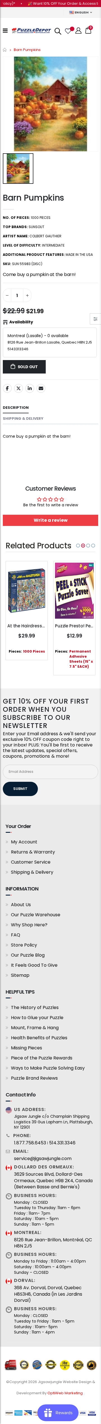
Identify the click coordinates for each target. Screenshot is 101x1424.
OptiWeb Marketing (65, 1393)
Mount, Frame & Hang (35, 1027)
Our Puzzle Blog (28, 955)
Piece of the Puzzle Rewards (41, 1058)
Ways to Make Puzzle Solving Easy (48, 1068)
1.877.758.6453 (30, 1143)
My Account (24, 842)
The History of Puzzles (35, 1007)
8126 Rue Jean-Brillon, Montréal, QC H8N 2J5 (53, 1243)
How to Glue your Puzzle (37, 1017)
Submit (20, 788)
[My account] (78, 30)
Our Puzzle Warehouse (35, 915)
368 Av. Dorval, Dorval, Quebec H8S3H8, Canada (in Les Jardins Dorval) (48, 1294)
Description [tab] (16, 407)
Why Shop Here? (29, 925)
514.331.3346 (62, 1143)
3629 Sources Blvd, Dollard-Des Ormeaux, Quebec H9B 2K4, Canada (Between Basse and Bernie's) (53, 1180)
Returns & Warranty (33, 852)
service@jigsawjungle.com (43, 1159)
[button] (78, 545)
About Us (21, 904)
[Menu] (5, 30)
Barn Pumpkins (33, 198)
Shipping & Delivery (32, 872)
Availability (21, 322)
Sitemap (20, 975)
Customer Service (30, 862)
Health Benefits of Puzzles (39, 1038)
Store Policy (24, 945)
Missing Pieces (26, 1048)
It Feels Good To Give (34, 965)
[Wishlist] (68, 30)
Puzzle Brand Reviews (34, 1078)
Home (5, 49)
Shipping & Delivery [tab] (23, 418)
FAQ (15, 935)
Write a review (51, 520)
